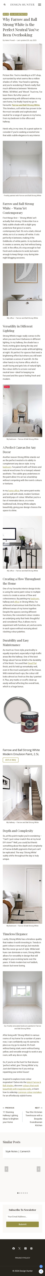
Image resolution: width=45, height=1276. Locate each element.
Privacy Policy (22, 1258)
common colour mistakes (30, 1092)
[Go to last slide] (6, 1169)
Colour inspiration (18, 14)
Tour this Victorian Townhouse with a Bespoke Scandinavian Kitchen (34, 1117)
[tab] (17, 1193)
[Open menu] (39, 4)
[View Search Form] (4, 4)
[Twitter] (19, 1248)
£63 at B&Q (10, 760)
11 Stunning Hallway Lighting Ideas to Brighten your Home (10, 1115)
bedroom (35, 598)
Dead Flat (32, 663)
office (16, 601)
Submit (23, 1224)
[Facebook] (13, 1248)
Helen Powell (10, 40)
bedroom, (7, 467)
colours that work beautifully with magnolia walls (21, 1087)
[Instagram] (25, 1248)
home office (13, 490)
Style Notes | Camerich (18, 1151)
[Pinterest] (31, 1248)
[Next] (38, 1169)
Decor (5, 14)
